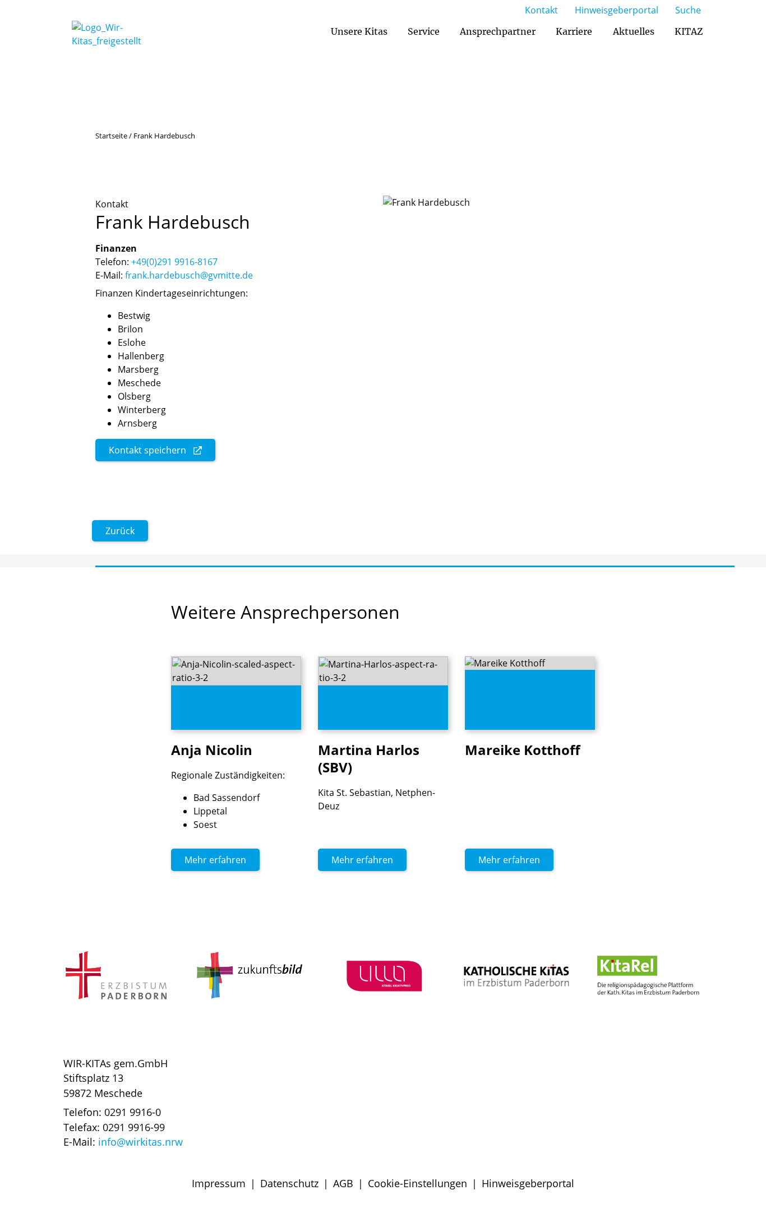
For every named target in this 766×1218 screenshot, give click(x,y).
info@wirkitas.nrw (140, 1141)
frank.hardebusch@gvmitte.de (189, 275)
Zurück (120, 531)
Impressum (219, 1183)
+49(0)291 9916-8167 (174, 262)
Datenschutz (289, 1183)
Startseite (111, 136)
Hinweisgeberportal (528, 1183)
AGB (343, 1183)
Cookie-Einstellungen (417, 1183)
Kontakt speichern (147, 450)
